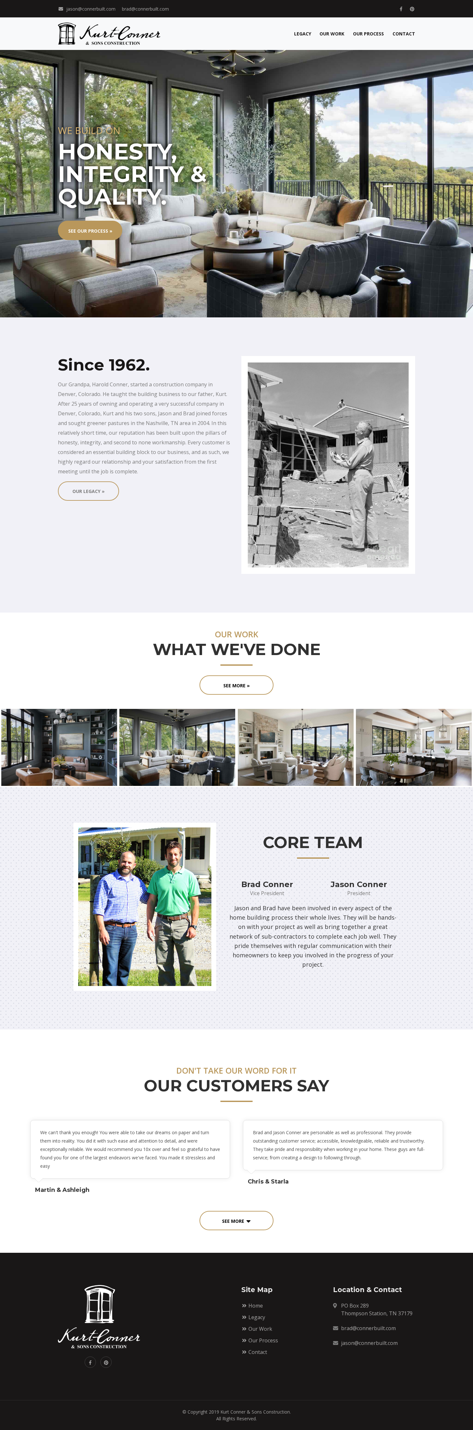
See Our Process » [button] (90, 231)
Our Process (368, 34)
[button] (236, 1220)
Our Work (332, 34)
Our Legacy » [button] (88, 491)
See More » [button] (236, 685)
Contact (404, 34)
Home (255, 1305)
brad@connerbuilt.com (145, 9)
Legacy (302, 34)
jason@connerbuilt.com (91, 9)
